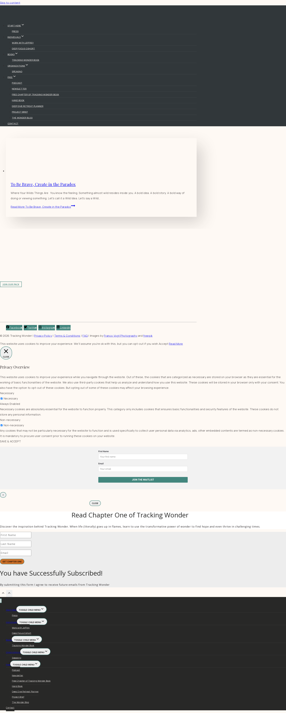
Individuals (11, 622)
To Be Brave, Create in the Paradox (43, 184)
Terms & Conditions (67, 335)
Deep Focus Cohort (23, 48)
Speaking (17, 71)
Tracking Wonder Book (25, 60)
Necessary (11, 398)
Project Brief (20, 112)
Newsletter (19, 88)
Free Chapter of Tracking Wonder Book (35, 94)
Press (15, 31)
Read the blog (60, 249)
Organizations (13, 652)
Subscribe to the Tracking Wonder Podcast (79, 255)
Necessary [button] (7, 393)
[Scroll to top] (3, 593)
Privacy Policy (43, 335)
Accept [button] (163, 343)
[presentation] (101, 156)
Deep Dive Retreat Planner (27, 106)
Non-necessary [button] (10, 420)
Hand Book (18, 100)
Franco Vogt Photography (120, 335)
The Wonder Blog (22, 117)
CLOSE (95, 503)
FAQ (85, 335)
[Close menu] (1, 600)
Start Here (11, 609)
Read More (41, 207)
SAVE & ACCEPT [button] (10, 441)
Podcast (17, 83)
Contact (13, 123)
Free (8, 664)
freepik (148, 335)
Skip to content (10, 2)
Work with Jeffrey (23, 42)
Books (9, 639)
